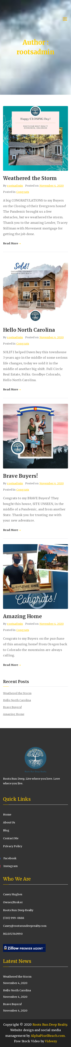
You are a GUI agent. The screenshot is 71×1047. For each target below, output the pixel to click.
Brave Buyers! (20, 476)
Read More (10, 243)
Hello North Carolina (29, 330)
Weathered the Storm (30, 178)
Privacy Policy (12, 846)
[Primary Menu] (65, 19)
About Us (9, 822)
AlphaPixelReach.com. (48, 1036)
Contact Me (11, 838)
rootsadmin (15, 185)
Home (7, 814)
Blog (6, 830)
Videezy (51, 1041)
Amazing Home (22, 616)
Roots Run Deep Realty (50, 1024)
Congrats (22, 192)
